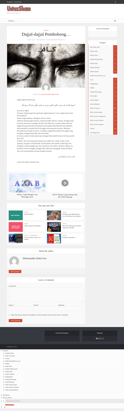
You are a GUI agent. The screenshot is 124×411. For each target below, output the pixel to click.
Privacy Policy (18, 2)
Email (36, 305)
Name (11, 305)
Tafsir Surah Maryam (11, 390)
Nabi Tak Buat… (29, 214)
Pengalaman (9, 377)
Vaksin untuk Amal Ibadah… (33, 226)
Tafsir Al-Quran (10, 356)
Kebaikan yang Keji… (69, 237)
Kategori (11, 21)
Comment (12, 286)
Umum (46, 30)
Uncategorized (33, 235)
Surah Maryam (9, 382)
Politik (7, 364)
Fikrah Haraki (9, 353)
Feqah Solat (8, 371)
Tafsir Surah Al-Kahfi (12, 387)
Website (61, 305)
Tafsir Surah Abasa (11, 385)
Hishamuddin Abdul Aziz (57, 40)
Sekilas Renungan (10, 379)
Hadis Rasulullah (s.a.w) (12, 361)
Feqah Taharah (9, 374)
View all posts (15, 271)
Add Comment (40, 40)
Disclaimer (10, 2)
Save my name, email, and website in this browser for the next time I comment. (39, 315)
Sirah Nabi (8, 366)
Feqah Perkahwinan (11, 369)
